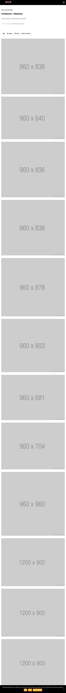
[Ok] (64, 689)
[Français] (10, 2)
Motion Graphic (26, 33)
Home (4, 23)
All (4, 33)
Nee (30, 690)
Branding (9, 33)
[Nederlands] (6, 2)
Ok (25, 690)
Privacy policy (37, 690)
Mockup (16, 33)
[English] (8, 2)
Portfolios (9, 23)
